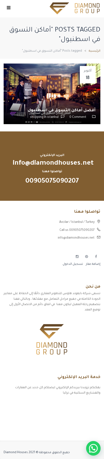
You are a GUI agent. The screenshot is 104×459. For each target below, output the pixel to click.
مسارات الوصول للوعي (84, 412)
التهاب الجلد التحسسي (84, 421)
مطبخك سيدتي (89, 429)
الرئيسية (94, 51)
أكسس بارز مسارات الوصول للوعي (76, 404)
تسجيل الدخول (73, 264)
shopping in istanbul (44, 117)
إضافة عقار (92, 264)
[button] (93, 448)
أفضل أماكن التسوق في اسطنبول (62, 110)
